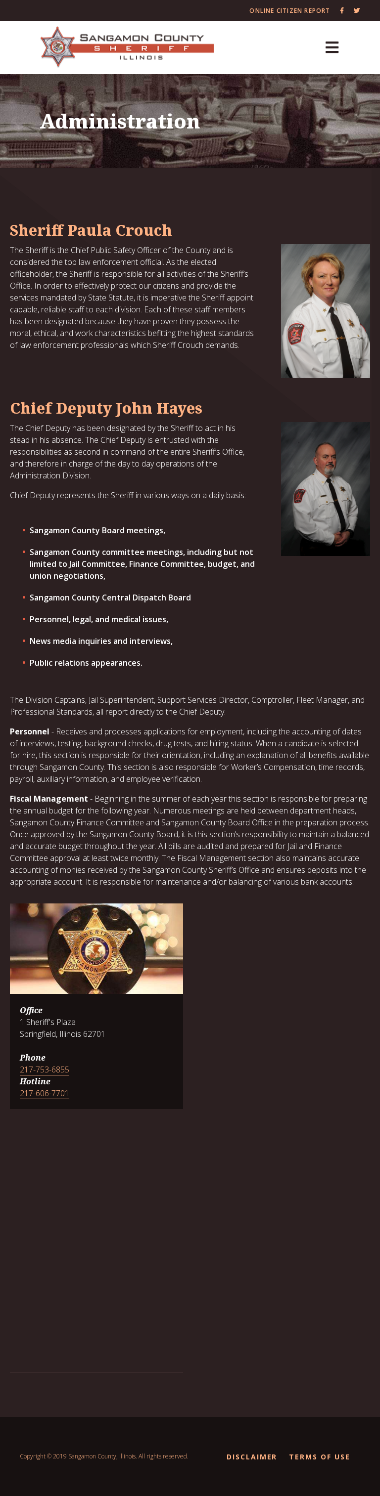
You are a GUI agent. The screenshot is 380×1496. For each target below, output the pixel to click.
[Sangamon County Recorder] (127, 48)
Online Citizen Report (289, 10)
